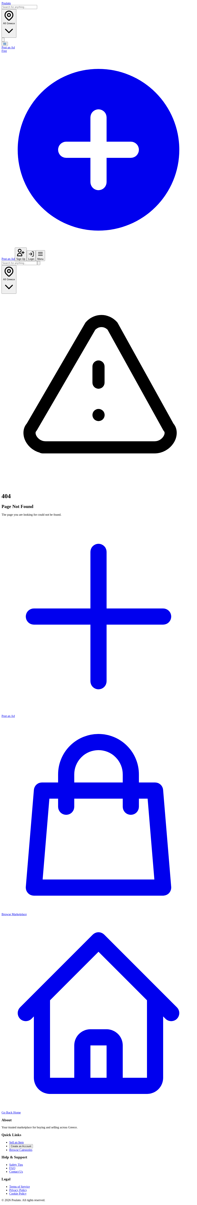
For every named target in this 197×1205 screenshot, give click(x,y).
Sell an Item (16, 1142)
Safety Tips (16, 1164)
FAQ (12, 1168)
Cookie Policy (18, 1193)
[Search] (3, 40)
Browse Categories (20, 1149)
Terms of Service (19, 1186)
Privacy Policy (18, 1190)
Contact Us (16, 1171)
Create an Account (21, 1146)
